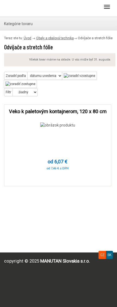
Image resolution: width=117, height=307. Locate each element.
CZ (102, 255)
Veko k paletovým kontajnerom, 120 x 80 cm (58, 111)
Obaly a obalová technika (55, 38)
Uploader (26, 8)
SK (109, 255)
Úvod (27, 38)
